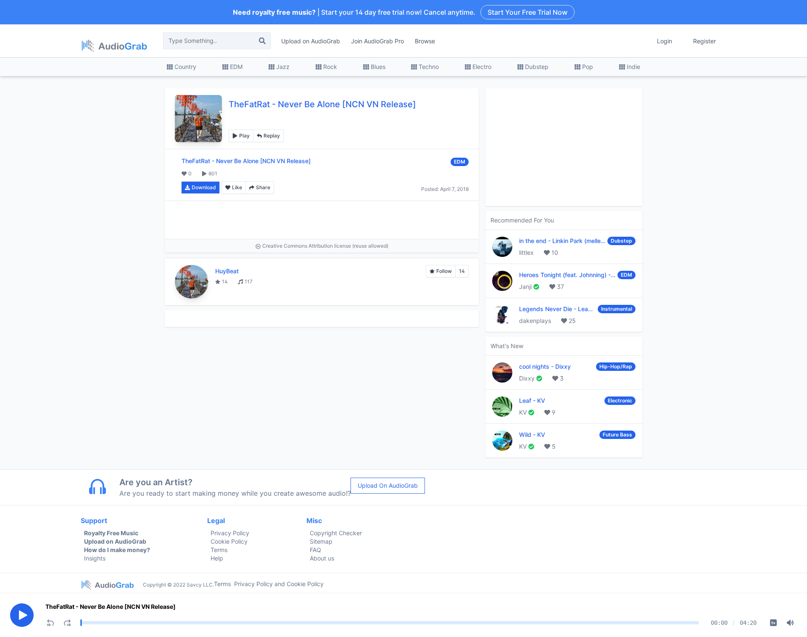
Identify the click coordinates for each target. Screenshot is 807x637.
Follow (444, 271)
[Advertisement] (322, 220)
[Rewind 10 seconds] (50, 623)
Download (204, 187)
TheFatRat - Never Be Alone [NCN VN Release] (110, 606)
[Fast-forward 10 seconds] (67, 623)
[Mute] (790, 623)
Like (237, 187)
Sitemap (321, 541)
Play (244, 135)
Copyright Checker (336, 533)
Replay (272, 135)
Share (263, 187)
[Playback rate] (773, 623)
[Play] (22, 615)
